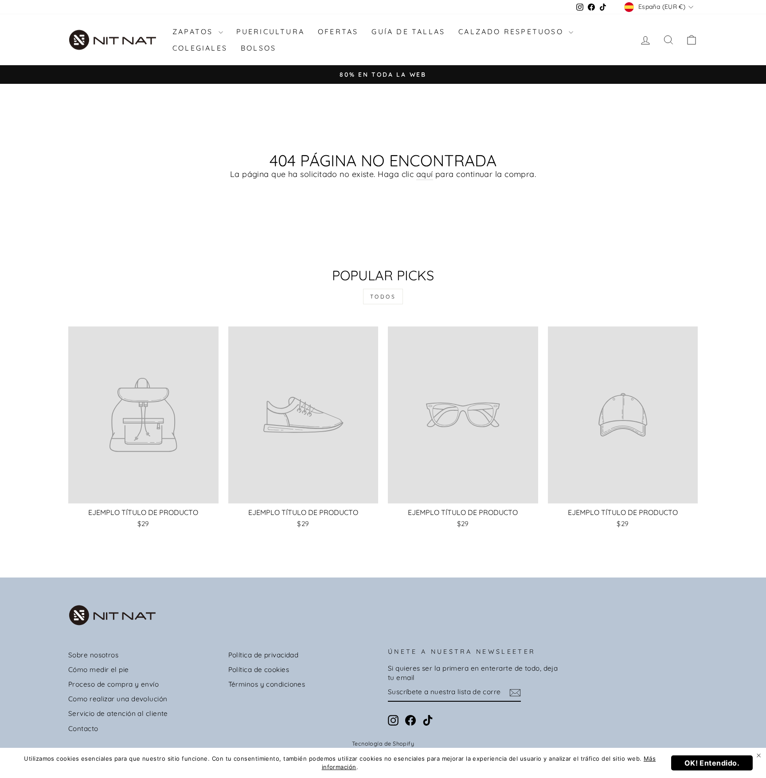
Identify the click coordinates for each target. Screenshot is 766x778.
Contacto (83, 728)
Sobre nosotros (93, 655)
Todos (383, 296)
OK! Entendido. (711, 762)
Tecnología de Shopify (383, 743)
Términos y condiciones (266, 684)
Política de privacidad (263, 655)
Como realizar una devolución (118, 699)
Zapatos (194, 31)
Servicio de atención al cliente (118, 713)
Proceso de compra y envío (113, 684)
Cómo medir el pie (98, 669)
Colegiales (199, 47)
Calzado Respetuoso (512, 31)
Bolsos (258, 47)
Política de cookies (258, 669)
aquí (424, 174)
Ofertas (338, 31)
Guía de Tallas (408, 31)
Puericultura (270, 31)
